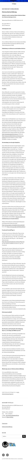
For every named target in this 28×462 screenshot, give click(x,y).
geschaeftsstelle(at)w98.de (12, 415)
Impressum (4, 423)
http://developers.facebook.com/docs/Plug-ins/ (13, 241)
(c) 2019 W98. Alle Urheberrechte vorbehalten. (12, 458)
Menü (14, 3)
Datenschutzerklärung (7, 426)
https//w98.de (9, 417)
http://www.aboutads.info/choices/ (10, 134)
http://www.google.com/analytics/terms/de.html (13, 225)
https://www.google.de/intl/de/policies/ (16, 226)
